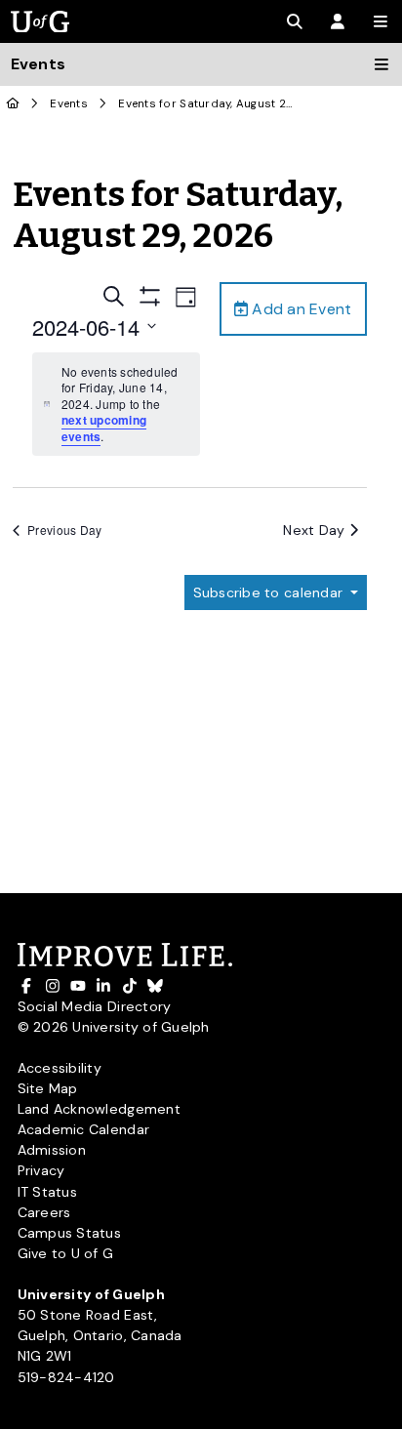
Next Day (315, 530)
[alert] (116, 404)
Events (69, 104)
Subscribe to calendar (270, 592)
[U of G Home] (13, 104)
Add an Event (299, 309)
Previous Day (64, 529)
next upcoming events (103, 428)
